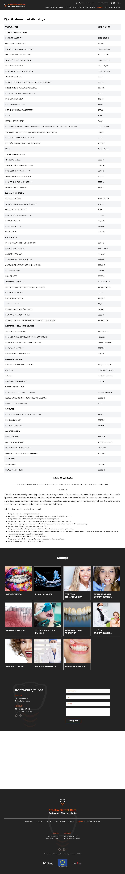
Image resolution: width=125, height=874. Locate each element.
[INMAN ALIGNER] (47, 579)
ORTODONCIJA (14, 594)
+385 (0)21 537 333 (103, 3)
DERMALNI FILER (15, 666)
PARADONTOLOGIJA (75, 666)
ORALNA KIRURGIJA (45, 666)
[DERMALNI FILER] (18, 651)
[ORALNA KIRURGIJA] (47, 651)
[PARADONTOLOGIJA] (77, 651)
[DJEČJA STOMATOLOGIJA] (106, 615)
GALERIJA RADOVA (80, 7)
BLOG (92, 7)
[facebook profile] (111, 3)
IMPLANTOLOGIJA (15, 630)
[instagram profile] (114, 3)
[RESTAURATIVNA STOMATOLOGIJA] (106, 579)
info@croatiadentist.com (86, 3)
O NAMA (59, 7)
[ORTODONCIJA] (18, 579)
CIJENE (100, 7)
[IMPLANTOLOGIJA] (18, 615)
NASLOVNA (49, 7)
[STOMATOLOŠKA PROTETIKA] (77, 615)
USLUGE (68, 7)
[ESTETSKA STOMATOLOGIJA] (77, 579)
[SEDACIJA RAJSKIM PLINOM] (47, 615)
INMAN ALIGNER (43, 594)
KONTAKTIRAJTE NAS (113, 7)
